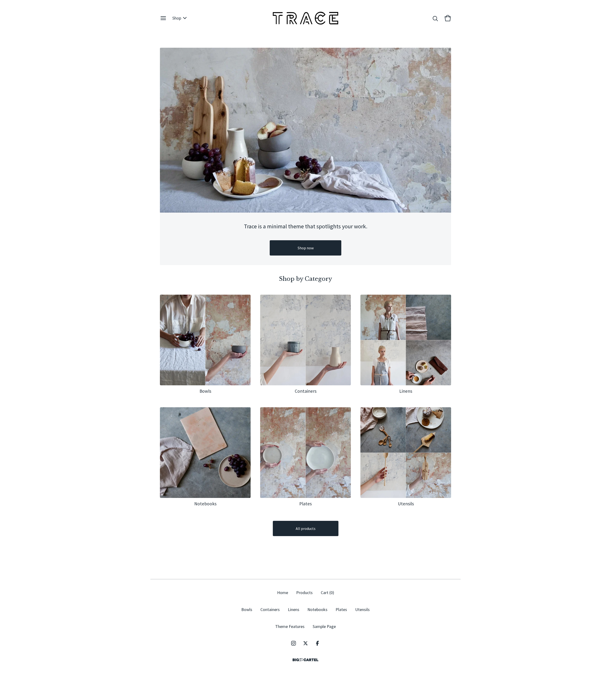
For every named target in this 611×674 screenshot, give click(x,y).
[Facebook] (317, 643)
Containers (270, 609)
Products (304, 592)
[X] (305, 643)
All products (306, 528)
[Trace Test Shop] (305, 18)
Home (282, 592)
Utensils (362, 609)
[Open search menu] (435, 18)
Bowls (246, 609)
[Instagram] (293, 643)
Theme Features (290, 626)
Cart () (327, 592)
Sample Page (324, 626)
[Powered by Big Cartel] (305, 659)
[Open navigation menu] (163, 18)
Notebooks (317, 609)
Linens (293, 609)
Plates (341, 609)
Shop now (306, 248)
